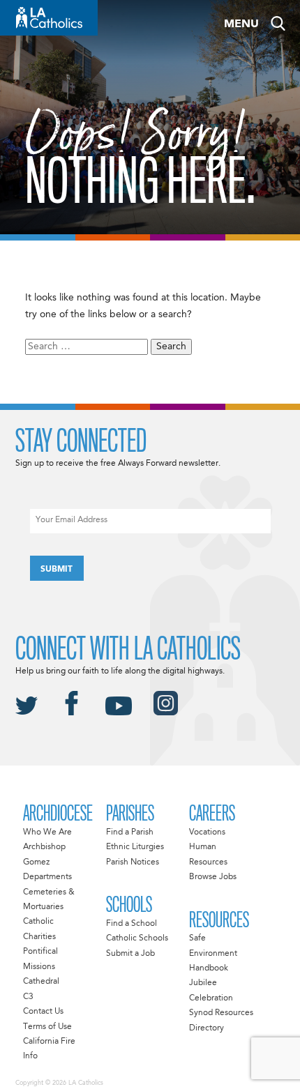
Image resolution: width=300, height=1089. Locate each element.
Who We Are (47, 832)
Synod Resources (221, 1013)
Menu (241, 24)
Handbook (208, 968)
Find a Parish (129, 832)
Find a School (131, 924)
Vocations (207, 832)
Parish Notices (132, 862)
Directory (206, 1028)
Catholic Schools (137, 938)
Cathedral (41, 981)
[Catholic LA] (49, 18)
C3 (28, 997)
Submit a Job (130, 954)
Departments (47, 877)
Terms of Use (47, 1027)
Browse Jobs (213, 877)
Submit (56, 569)
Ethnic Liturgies (135, 847)
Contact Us (43, 1011)
